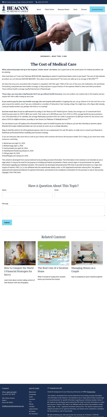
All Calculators (33, 414)
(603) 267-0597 (43, 2)
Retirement (32, 392)
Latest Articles (33, 409)
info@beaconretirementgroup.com (13, 406)
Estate (31, 397)
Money (31, 404)
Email (57, 190)
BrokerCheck (91, 392)
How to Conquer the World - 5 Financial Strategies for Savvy (19, 271)
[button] (39, 9)
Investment (32, 394)
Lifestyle (31, 406)
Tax (30, 402)
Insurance (32, 399)
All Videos (32, 411)
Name (4, 190)
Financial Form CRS (56, 388)
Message (5, 203)
